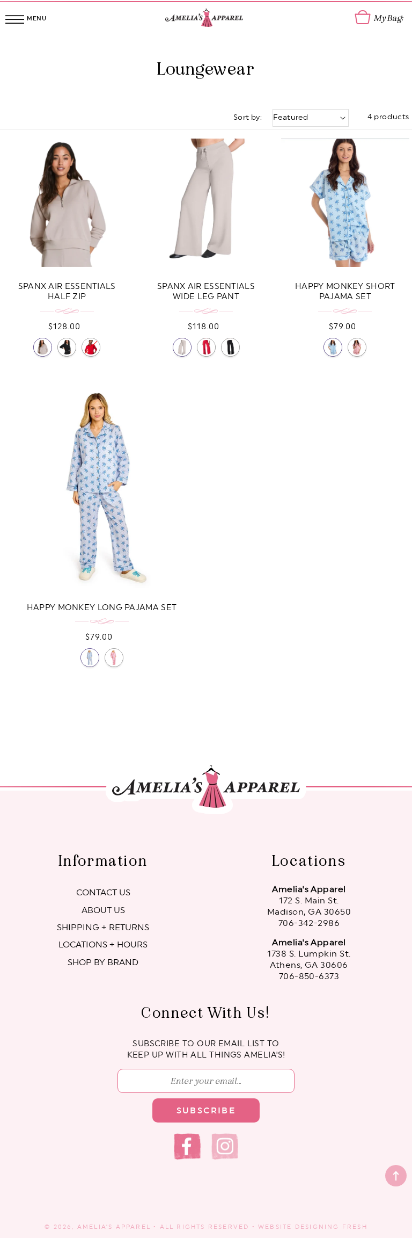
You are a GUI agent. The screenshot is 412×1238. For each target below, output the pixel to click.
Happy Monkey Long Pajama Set (101, 608)
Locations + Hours (103, 944)
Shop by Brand (103, 962)
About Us (103, 910)
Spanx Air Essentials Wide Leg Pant (206, 292)
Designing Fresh (331, 1227)
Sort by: (247, 117)
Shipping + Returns (103, 927)
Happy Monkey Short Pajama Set (345, 292)
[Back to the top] (396, 1175)
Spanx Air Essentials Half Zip (67, 292)
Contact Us (103, 892)
